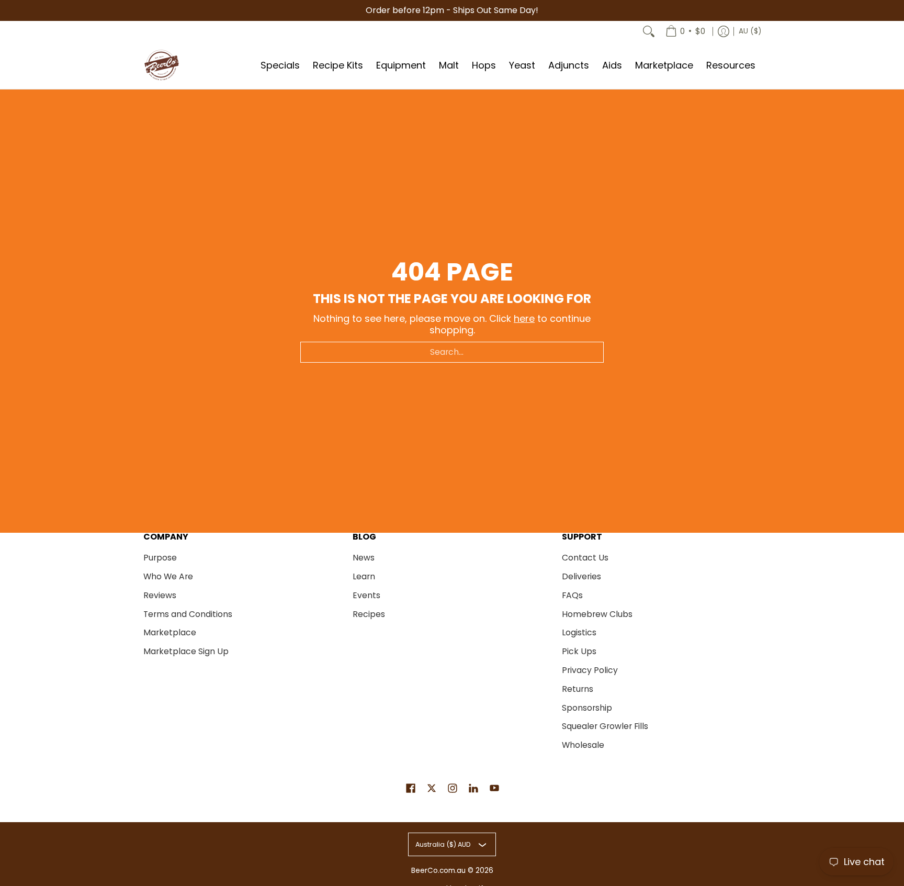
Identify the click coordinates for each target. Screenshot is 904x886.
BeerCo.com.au (438, 871)
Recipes (369, 614)
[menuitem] (685, 31)
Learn (364, 576)
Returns (577, 689)
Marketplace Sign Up (186, 651)
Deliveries (581, 576)
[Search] (649, 31)
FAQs (572, 595)
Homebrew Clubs (597, 614)
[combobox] (452, 352)
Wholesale (583, 745)
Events (366, 595)
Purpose (160, 558)
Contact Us (585, 558)
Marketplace (169, 632)
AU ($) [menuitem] (750, 31)
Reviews (159, 595)
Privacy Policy (590, 670)
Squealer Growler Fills (605, 726)
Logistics (579, 632)
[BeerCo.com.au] (161, 65)
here (524, 318)
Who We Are (168, 576)
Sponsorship (587, 708)
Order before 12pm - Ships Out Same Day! (452, 10)
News (364, 558)
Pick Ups (579, 651)
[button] (410, 789)
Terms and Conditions (187, 614)
